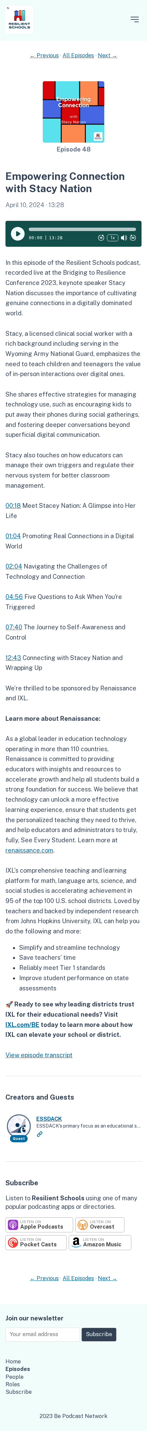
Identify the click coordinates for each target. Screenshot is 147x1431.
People (14, 1377)
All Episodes (78, 55)
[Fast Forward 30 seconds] (133, 238)
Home (13, 1361)
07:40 (13, 627)
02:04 (13, 566)
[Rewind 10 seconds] (101, 238)
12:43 (13, 657)
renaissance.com (29, 850)
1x (112, 237)
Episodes (17, 1369)
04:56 (14, 596)
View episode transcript (38, 1055)
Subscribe (99, 1334)
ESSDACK (49, 1119)
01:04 (13, 536)
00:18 (13, 505)
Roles (12, 1384)
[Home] (19, 31)
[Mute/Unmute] (124, 238)
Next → (107, 55)
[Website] (39, 1134)
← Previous (44, 55)
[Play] (18, 234)
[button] (82, 229)
